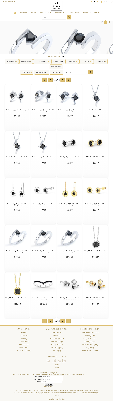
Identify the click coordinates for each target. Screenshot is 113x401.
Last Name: (38, 379)
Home (50, 56)
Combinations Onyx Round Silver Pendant (96, 110)
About (97, 12)
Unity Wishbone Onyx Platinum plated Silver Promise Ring (43, 298)
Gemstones (75, 12)
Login (111, 2)
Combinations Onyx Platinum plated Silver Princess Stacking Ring (69, 251)
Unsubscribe (48, 387)
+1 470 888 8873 (9, 2)
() (109, 22)
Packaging (57, 350)
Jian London (60, 399)
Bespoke (87, 12)
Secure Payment (57, 338)
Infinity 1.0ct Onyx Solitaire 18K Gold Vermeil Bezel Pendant (17, 298)
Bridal (34, 12)
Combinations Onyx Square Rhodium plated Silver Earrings (69, 110)
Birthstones (60, 12)
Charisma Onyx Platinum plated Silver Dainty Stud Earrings (43, 204)
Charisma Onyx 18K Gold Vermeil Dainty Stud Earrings (96, 204)
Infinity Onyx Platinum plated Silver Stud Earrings (69, 157)
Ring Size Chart (90, 338)
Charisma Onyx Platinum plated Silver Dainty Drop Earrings (17, 204)
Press (57, 367)
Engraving (90, 347)
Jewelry (23, 12)
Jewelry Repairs (90, 341)
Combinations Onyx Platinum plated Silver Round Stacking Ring (43, 251)
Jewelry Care (90, 335)
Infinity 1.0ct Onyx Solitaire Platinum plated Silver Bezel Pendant (95, 251)
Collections (46, 12)
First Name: (38, 377)
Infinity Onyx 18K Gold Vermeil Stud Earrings (95, 157)
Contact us (57, 332)
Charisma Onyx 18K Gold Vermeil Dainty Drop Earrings (69, 204)
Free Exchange (57, 341)
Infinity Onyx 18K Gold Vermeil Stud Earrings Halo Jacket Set (95, 298)
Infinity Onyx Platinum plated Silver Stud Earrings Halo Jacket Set (69, 298)
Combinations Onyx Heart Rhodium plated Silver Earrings (17, 110)
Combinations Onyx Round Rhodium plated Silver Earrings (43, 110)
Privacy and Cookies (90, 350)
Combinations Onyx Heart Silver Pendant (17, 157)
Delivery (56, 335)
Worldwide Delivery (90, 332)
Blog (57, 364)
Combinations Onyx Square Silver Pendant (43, 157)
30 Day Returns (57, 344)
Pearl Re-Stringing (90, 344)
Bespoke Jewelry (24, 350)
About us (24, 335)
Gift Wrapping (57, 347)
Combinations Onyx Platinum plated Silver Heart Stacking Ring (17, 251)
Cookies (36, 393)
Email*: (38, 382)
